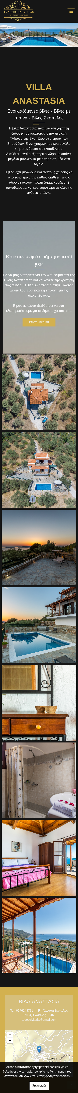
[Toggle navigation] (71, 11)
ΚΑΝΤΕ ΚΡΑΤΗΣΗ (39, 322)
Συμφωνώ (39, 1085)
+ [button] (10, 1034)
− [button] (10, 1040)
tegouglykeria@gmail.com (39, 1019)
